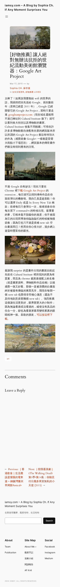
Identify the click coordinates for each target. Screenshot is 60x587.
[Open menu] (6, 16)
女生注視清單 (18, 92)
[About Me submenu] (35, 546)
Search (49, 520)
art (8, 359)
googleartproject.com (20, 114)
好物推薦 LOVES (33, 92)
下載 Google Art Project (31, 190)
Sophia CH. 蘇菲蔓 (20, 88)
